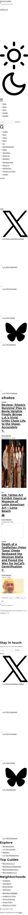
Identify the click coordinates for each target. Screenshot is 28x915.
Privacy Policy (7, 902)
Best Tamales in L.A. (9, 872)
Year (18, 598)
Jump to (5, 598)
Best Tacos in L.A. (8, 863)
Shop (4, 110)
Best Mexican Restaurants (11, 866)
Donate (5, 113)
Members (5, 159)
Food (4, 104)
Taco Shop (6, 153)
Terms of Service (8, 899)
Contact (5, 174)
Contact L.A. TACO (9, 896)
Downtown (6, 881)
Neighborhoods (8, 147)
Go (2, 601)
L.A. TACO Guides (8, 849)
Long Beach (6, 884)
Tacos (4, 138)
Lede (20, 912)
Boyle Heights (7, 887)
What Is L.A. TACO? (9, 905)
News (4, 107)
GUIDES (5, 116)
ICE (3, 144)
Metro (4, 150)
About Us (5, 156)
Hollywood (6, 890)
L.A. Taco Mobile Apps (10, 855)
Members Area (7, 162)
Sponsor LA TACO (8, 171)
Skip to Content (5, 1)
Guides (5, 132)
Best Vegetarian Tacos (10, 869)
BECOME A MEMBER (9, 893)
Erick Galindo (6, 436)
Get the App (6, 168)
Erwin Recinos (7, 519)
